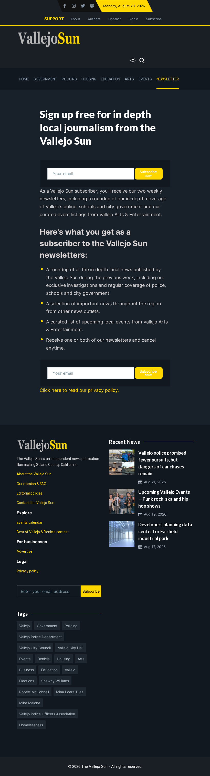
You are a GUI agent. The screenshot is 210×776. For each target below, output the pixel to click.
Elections (26, 681)
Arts (129, 79)
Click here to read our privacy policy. (79, 390)
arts (81, 659)
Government (45, 79)
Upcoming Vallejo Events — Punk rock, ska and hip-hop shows (164, 499)
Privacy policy (27, 571)
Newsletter (167, 79)
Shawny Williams (55, 681)
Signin (133, 19)
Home (24, 79)
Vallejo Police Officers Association (47, 714)
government (47, 626)
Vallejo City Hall (70, 648)
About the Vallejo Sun (34, 474)
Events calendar (30, 522)
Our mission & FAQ (31, 484)
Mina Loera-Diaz (69, 692)
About (75, 19)
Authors (94, 19)
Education (110, 79)
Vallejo (24, 626)
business (26, 670)
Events (145, 79)
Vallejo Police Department (40, 637)
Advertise (24, 551)
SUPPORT (54, 18)
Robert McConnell (34, 692)
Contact (114, 19)
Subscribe (154, 19)
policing (71, 626)
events (24, 659)
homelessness (31, 725)
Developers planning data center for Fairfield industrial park (165, 531)
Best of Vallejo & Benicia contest (43, 532)
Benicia (44, 659)
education (49, 670)
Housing (88, 79)
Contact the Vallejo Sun (35, 503)
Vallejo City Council (35, 648)
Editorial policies (30, 493)
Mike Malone (29, 703)
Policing (69, 79)
